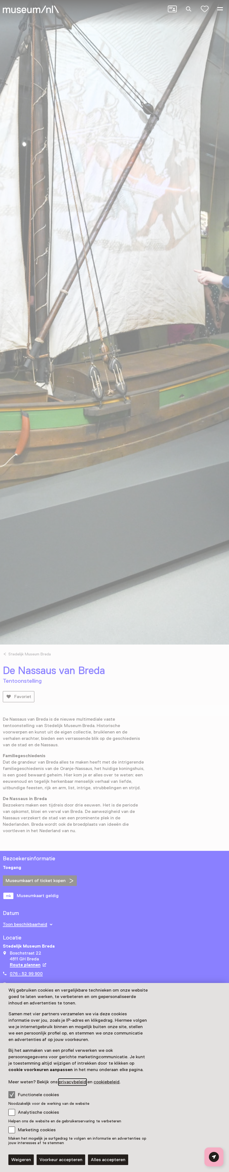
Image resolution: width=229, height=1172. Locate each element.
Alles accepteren (108, 1159)
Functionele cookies (38, 1094)
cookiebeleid (107, 1081)
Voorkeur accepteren (60, 1159)
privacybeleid (72, 1081)
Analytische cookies (38, 1112)
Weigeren (21, 1159)
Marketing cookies (37, 1129)
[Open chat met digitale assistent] (213, 1156)
